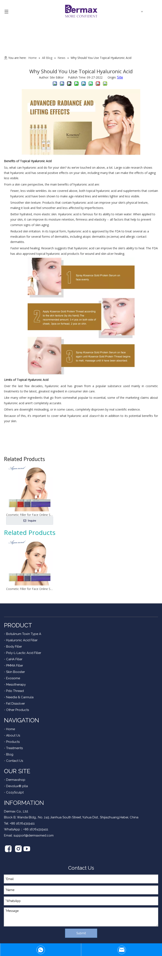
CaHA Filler (14, 659)
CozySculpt (15, 792)
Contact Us (14, 761)
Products (13, 742)
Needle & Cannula (20, 697)
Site (120, 77)
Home (10, 729)
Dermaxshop (15, 780)
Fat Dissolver (15, 703)
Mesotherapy (16, 684)
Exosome (13, 678)
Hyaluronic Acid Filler (22, 640)
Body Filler (14, 646)
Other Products (17, 710)
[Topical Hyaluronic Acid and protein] (81, 154)
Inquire (31, 520)
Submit (81, 933)
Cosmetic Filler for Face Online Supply (29, 589)
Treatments (14, 748)
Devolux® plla (17, 786)
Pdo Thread (15, 691)
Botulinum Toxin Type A (23, 634)
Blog (9, 754)
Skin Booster (15, 672)
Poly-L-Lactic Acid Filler (23, 653)
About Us (13, 735)
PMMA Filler (14, 665)
